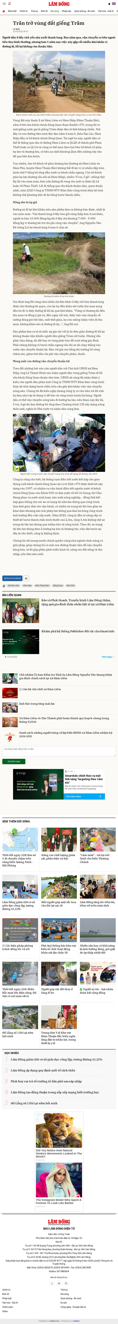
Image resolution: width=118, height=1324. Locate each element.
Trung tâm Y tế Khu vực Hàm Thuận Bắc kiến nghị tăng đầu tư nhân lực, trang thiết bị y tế (58, 1038)
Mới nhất (12, 11)
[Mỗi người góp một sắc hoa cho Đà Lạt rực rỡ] (59, 887)
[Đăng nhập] (109, 4)
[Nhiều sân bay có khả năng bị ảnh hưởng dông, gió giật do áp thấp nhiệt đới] (98, 930)
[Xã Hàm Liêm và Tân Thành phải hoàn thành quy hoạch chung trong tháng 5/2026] (10, 722)
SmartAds (12, 657)
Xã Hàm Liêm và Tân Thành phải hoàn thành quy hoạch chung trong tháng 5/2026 (64, 720)
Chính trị (24, 11)
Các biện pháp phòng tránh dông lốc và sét (17, 947)
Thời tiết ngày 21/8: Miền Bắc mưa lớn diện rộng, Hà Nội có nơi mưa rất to (19, 993)
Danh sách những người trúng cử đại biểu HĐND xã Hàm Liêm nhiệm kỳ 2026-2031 (65, 734)
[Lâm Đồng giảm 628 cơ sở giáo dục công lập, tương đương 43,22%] (20, 887)
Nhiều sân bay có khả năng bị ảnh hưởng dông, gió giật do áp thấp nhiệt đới (97, 949)
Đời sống (55, 11)
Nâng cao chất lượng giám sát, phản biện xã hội (58, 857)
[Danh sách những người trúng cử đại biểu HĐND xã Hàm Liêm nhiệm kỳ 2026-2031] (10, 736)
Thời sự (34, 11)
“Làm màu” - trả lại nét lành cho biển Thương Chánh (94, 859)
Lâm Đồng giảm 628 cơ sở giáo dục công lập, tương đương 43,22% (18, 906)
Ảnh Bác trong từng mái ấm (37, 703)
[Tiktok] (52, 1283)
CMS (54, 1321)
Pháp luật (66, 11)
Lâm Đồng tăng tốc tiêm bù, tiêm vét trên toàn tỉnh (97, 904)
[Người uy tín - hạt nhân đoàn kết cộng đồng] (98, 974)
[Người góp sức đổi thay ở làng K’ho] (59, 974)
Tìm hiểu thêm (73, 796)
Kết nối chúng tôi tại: (59, 1277)
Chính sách (7, 1307)
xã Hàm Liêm (13, 585)
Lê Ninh (16, 29)
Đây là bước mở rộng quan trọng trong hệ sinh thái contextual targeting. (83, 787)
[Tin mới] (9, 4)
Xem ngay (107, 657)
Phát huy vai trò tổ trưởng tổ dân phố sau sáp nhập (46, 1081)
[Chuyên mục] (4, 4)
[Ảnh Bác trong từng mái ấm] (10, 707)
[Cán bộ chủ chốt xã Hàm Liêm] (10, 693)
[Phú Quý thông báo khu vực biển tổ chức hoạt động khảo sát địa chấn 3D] (59, 930)
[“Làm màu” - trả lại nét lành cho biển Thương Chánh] (98, 840)
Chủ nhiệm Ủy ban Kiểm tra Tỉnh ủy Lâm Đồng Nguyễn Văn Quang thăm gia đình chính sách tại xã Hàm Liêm (65, 676)
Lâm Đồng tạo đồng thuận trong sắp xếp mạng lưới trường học (55, 1092)
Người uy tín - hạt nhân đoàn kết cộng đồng (96, 991)
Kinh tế (44, 11)
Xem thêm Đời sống (16, 821)
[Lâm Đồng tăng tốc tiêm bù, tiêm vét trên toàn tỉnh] (98, 887)
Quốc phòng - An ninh (84, 11)
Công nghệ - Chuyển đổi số (73, 1307)
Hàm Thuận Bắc (42, 585)
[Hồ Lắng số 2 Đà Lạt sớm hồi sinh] (20, 1017)
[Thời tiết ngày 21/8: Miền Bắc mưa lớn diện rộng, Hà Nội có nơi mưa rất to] (20, 974)
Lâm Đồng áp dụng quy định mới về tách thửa (43, 1070)
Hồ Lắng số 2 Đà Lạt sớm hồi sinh (17, 1034)
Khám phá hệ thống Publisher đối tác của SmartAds (77, 631)
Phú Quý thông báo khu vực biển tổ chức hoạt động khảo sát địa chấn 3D (58, 949)
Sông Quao (58, 585)
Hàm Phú (70, 585)
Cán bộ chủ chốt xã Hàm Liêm (41, 689)
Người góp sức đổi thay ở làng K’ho (57, 991)
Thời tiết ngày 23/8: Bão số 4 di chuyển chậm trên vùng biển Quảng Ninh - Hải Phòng (19, 860)
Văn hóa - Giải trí (106, 11)
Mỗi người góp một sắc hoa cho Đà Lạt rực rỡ (58, 904)
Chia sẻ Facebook (13, 578)
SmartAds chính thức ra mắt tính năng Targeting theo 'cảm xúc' (84, 779)
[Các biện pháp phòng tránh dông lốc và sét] (20, 930)
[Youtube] (59, 1283)
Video (5, 1311)
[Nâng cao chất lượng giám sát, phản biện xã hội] (59, 840)
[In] (26, 578)
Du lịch (64, 1302)
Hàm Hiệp (27, 585)
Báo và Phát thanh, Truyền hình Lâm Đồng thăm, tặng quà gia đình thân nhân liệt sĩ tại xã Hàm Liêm (77, 602)
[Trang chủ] (4, 11)
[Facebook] (66, 1283)
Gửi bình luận (14, 761)
